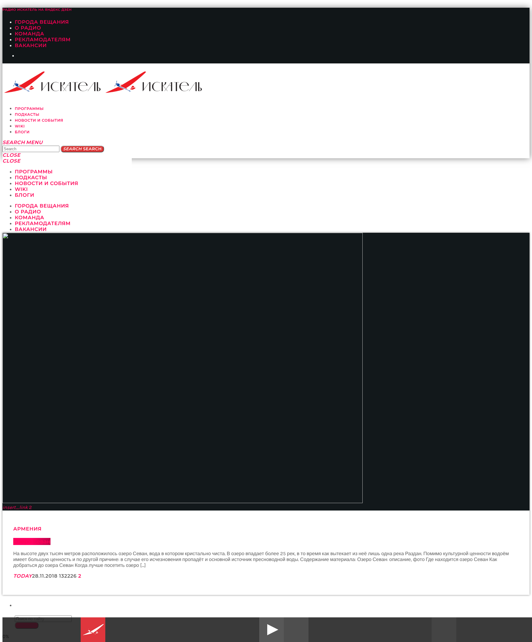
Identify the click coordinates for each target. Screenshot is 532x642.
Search (82, 149)
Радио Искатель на (37, 10)
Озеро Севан (31, 541)
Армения (27, 529)
